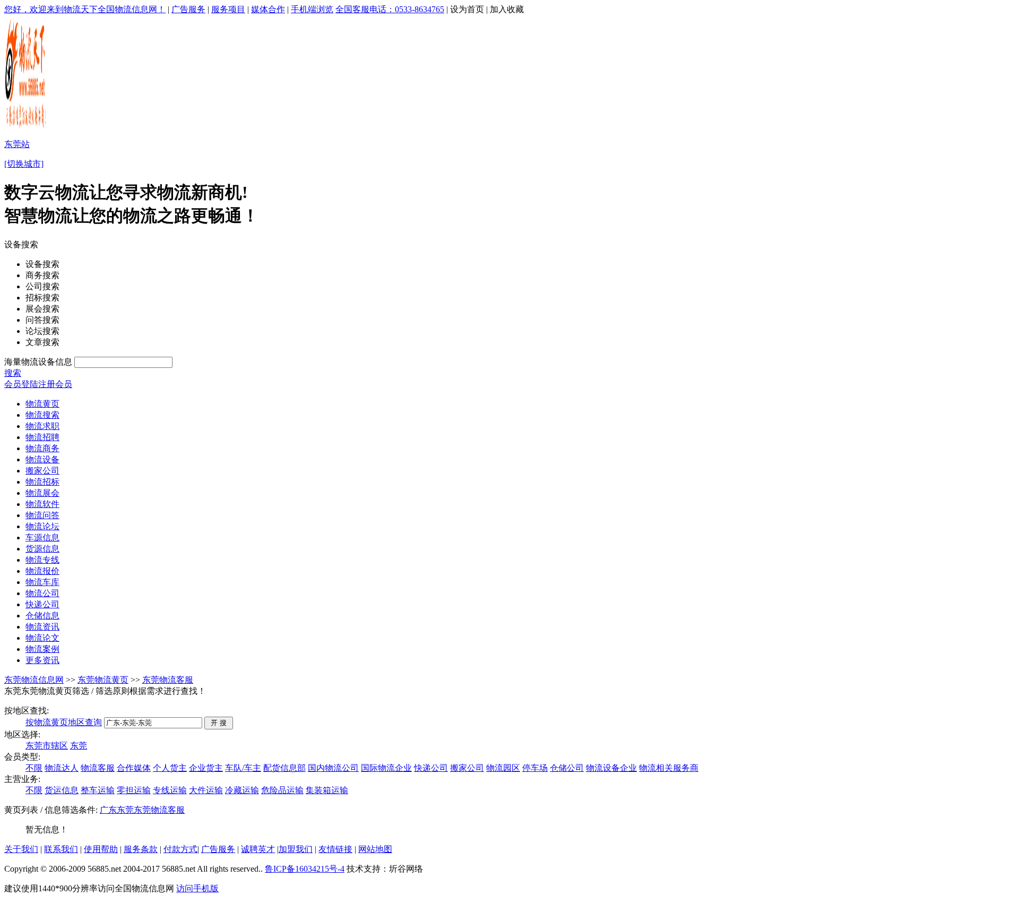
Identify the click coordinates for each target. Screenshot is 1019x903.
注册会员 (55, 384)
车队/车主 (243, 767)
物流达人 (62, 767)
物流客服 (98, 767)
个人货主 (170, 767)
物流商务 (42, 448)
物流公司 (42, 593)
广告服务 (188, 9)
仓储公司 (567, 767)
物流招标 (42, 481)
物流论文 (42, 637)
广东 (108, 809)
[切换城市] (24, 163)
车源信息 (42, 537)
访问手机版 (197, 888)
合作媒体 (134, 767)
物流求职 (42, 426)
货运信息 (62, 790)
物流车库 (42, 582)
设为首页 (467, 9)
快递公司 (42, 604)
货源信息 (42, 548)
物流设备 (42, 459)
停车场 (535, 767)
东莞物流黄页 (102, 679)
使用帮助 (101, 849)
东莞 (78, 745)
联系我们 (61, 849)
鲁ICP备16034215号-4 (304, 868)
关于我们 (21, 849)
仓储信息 (42, 615)
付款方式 (180, 849)
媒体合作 (268, 9)
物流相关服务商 (668, 767)
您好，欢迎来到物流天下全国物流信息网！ (85, 9)
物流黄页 (42, 403)
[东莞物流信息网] (26, 127)
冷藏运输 (242, 790)
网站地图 (375, 849)
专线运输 (170, 790)
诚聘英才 (258, 849)
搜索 (12, 372)
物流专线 (42, 559)
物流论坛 (42, 526)
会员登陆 (21, 384)
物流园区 (503, 767)
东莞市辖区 (46, 745)
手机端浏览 (312, 9)
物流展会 (42, 492)
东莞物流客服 (167, 679)
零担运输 (134, 790)
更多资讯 (42, 660)
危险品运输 (282, 790)
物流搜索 (42, 414)
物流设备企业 (611, 767)
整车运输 (98, 790)
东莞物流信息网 (34, 679)
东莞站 (17, 144)
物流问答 (42, 515)
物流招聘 (42, 437)
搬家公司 (42, 470)
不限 (33, 767)
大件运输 (206, 790)
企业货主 (206, 767)
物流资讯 (42, 626)
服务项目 (228, 9)
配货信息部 (284, 767)
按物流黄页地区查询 (63, 722)
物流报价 (42, 570)
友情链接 (335, 849)
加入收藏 (507, 9)
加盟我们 (296, 849)
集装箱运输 (327, 790)
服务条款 (141, 849)
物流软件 (42, 504)
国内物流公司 (333, 767)
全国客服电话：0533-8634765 (389, 9)
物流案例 (42, 648)
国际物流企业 (386, 767)
